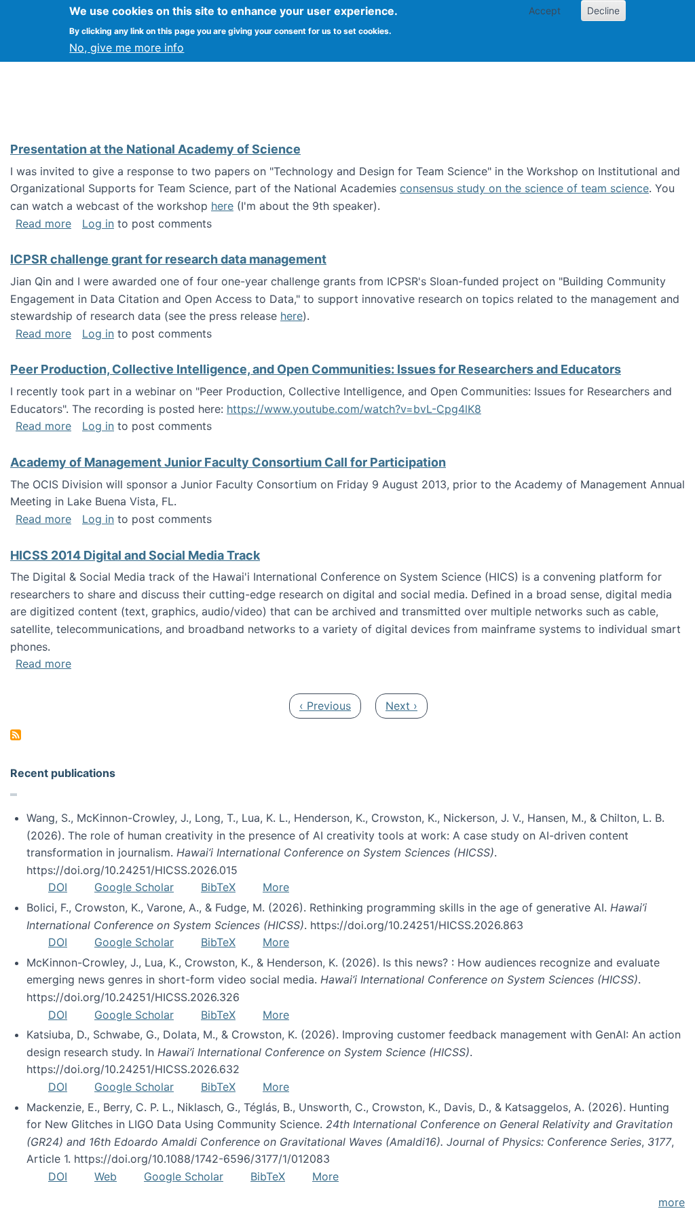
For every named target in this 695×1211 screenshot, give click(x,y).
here (222, 206)
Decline (603, 10)
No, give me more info (126, 47)
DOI (57, 887)
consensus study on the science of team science (524, 188)
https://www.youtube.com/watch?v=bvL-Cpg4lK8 (354, 409)
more (671, 1202)
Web (105, 1176)
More (276, 887)
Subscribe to (15, 734)
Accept (545, 10)
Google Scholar (134, 887)
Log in (98, 223)
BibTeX (218, 887)
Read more (43, 223)
